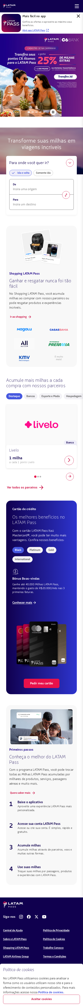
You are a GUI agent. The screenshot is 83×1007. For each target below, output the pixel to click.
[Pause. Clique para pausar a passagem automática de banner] (53, 112)
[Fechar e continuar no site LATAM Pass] (78, 16)
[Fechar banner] (77, 970)
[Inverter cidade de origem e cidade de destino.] (66, 195)
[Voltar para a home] (9, 6)
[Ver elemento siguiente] (70, 477)
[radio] (14, 396)
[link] (41, 75)
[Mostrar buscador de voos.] (70, 163)
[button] (20, 173)
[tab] (29, 112)
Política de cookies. (51, 992)
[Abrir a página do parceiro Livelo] (69, 460)
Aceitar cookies (41, 999)
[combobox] (41, 189)
